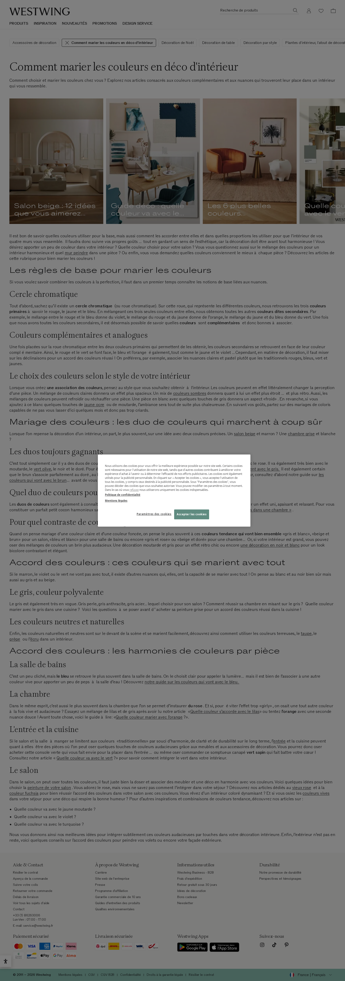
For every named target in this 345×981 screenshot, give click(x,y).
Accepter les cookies (192, 514)
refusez (134, 490)
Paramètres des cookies (154, 514)
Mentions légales (116, 500)
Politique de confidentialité (122, 494)
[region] (174, 490)
